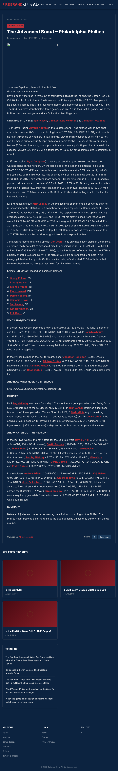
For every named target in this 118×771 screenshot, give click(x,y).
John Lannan (75, 407)
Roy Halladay (20, 403)
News (49, 4)
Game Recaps (8, 742)
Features (69, 4)
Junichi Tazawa (65, 477)
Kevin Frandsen (19, 308)
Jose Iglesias (86, 448)
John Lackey (39, 203)
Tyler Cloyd (40, 120)
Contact (111, 4)
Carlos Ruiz (77, 412)
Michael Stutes (52, 361)
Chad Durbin (34, 369)
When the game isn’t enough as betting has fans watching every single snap (29, 700)
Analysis (58, 4)
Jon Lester (57, 241)
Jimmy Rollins (18, 278)
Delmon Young (18, 295)
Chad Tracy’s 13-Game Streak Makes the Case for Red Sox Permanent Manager (30, 691)
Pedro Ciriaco (20, 466)
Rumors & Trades (95, 4)
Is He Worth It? (13, 589)
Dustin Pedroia (55, 444)
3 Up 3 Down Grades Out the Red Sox (84, 589)
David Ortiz (82, 439)
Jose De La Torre (32, 482)
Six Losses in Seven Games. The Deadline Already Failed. (26, 671)
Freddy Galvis (18, 282)
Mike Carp (96, 457)
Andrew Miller (32, 473)
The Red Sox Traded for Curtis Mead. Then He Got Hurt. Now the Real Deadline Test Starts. (28, 681)
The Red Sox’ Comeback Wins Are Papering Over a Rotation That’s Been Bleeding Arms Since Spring (29, 660)
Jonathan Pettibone (93, 120)
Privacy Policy (48, 742)
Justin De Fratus (38, 365)
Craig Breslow (53, 491)
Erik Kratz (16, 313)
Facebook (104, 537)
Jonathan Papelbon (74, 356)
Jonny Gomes (59, 461)
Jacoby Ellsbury (34, 457)
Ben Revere (16, 304)
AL (20, 4)
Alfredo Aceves (20, 20)
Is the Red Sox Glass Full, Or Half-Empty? (28, 631)
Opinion (80, 4)
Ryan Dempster (36, 161)
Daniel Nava (19, 448)
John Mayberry (94, 332)
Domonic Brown (19, 300)
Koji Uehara (99, 473)
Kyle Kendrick (68, 120)
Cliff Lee (54, 120)
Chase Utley (93, 416)
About (44, 732)
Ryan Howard (18, 291)
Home (41, 4)
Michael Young (18, 286)
